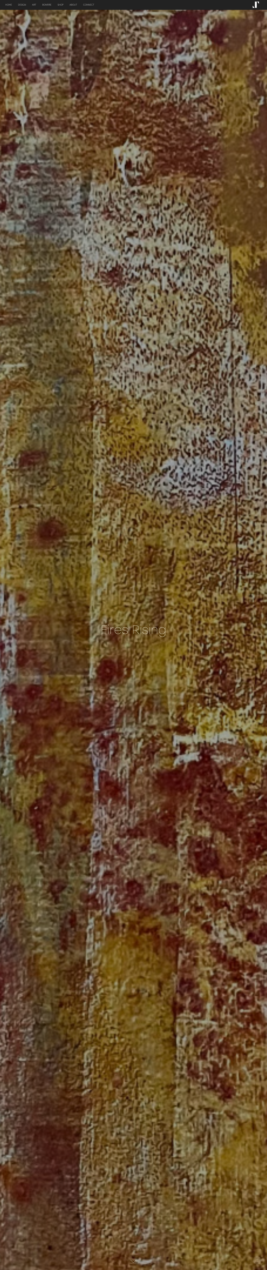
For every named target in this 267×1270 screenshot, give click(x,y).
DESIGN (22, 5)
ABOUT (73, 5)
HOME (8, 5)
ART (34, 5)
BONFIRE (46, 5)
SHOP (60, 5)
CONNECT (88, 5)
